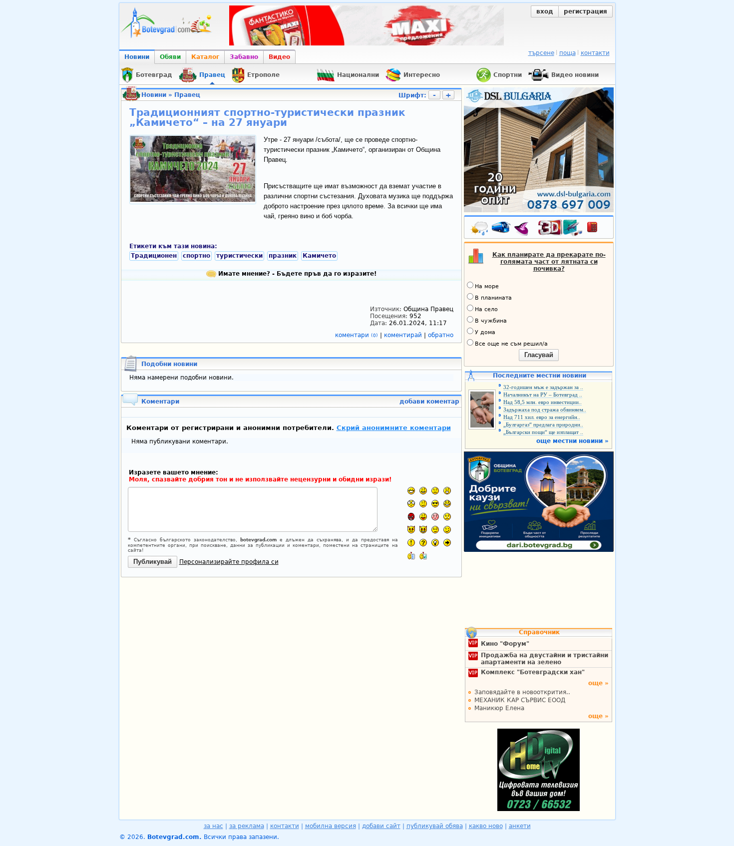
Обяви (170, 56)
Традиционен (154, 255)
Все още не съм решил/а (511, 344)
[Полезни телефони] (597, 229)
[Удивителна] (411, 542)
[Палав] (423, 529)
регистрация (585, 11)
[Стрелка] (447, 542)
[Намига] (447, 529)
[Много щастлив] (411, 490)
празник (283, 255)
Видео (279, 56)
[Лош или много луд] (411, 529)
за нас (213, 826)
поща (567, 52)
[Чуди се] (435, 529)
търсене (541, 52)
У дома (485, 332)
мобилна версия (330, 826)
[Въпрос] (423, 542)
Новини (136, 56)
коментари (356, 335)
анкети (520, 826)
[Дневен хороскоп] (524, 229)
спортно (196, 255)
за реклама (246, 826)
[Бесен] (411, 516)
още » (598, 683)
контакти (595, 52)
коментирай (404, 335)
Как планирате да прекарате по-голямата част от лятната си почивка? (549, 261)
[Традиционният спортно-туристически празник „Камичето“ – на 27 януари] (192, 199)
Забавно (244, 56)
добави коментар (429, 401)
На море (487, 286)
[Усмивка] (423, 490)
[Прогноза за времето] (480, 229)
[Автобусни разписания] (502, 229)
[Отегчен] (435, 516)
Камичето (319, 255)
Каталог (205, 56)
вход (544, 11)
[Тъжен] (435, 490)
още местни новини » (572, 440)
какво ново (486, 826)
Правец (187, 94)
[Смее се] (447, 503)
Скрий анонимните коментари (394, 427)
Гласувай (538, 355)
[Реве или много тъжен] (447, 516)
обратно (440, 335)
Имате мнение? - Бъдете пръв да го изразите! (296, 273)
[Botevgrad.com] (411, 555)
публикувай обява (434, 826)
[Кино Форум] (560, 228)
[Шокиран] (411, 503)
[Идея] (435, 542)
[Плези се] (423, 516)
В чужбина (491, 321)
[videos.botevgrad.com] (423, 555)
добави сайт (381, 826)
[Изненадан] (447, 490)
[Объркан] (423, 503)
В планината (493, 298)
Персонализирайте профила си (229, 561)
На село (486, 309)
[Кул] (435, 503)
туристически (239, 255)
